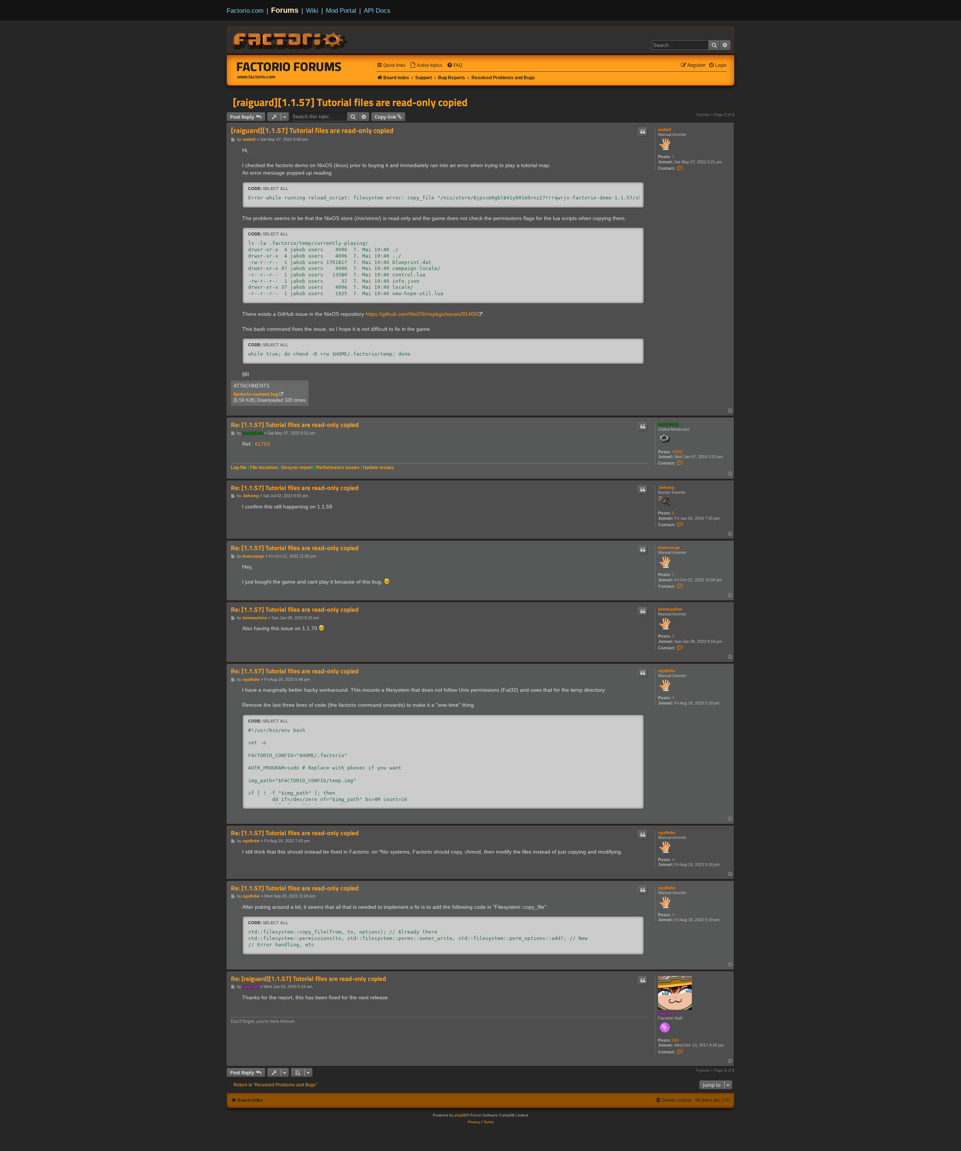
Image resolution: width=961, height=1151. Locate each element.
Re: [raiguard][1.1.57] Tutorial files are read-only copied (308, 979)
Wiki (312, 10)
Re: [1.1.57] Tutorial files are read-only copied (294, 425)
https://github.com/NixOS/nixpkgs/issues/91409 (421, 314)
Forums (284, 10)
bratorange (669, 547)
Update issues (378, 467)
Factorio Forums (289, 66)
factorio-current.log (255, 394)
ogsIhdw (666, 670)
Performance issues (338, 467)
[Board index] (290, 40)
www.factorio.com (256, 77)
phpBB (461, 1115)
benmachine (670, 609)
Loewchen (668, 424)
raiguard (666, 1013)
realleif (664, 129)
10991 (677, 452)
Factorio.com (245, 10)
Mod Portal (341, 10)
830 (675, 1040)
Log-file (239, 467)
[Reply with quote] (643, 131)
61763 (262, 444)
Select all (275, 188)
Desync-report (297, 467)
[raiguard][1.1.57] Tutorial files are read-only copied (350, 102)
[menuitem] (426, 65)
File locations (264, 467)
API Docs (377, 10)
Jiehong (666, 487)
